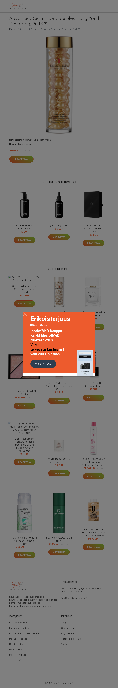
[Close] (25, 314)
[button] (43, 364)
